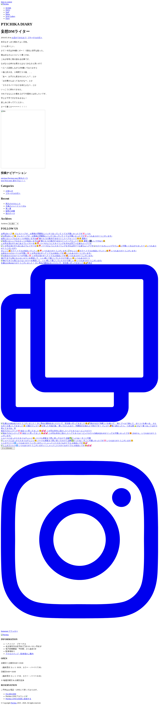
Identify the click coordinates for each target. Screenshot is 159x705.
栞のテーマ (10, 213)
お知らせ (9, 191)
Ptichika (14, 703)
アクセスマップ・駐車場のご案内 (20, 654)
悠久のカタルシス (13, 204)
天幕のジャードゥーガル (16, 206)
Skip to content (6, 2)
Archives (4, 224)
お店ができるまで (19, 38)
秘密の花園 (10, 211)
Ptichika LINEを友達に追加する (18, 699)
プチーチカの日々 (34, 38)
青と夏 (8, 209)
